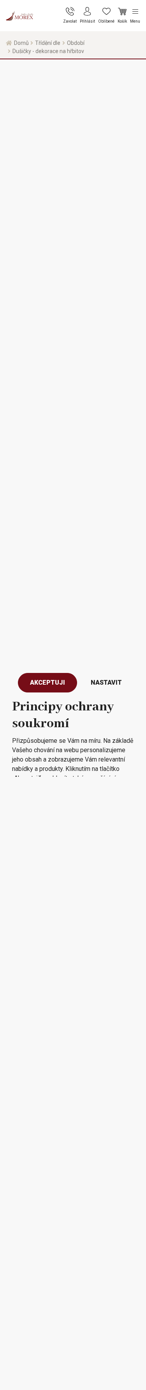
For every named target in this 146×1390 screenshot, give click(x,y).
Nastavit (106, 682)
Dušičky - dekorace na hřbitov (48, 51)
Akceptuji (47, 682)
